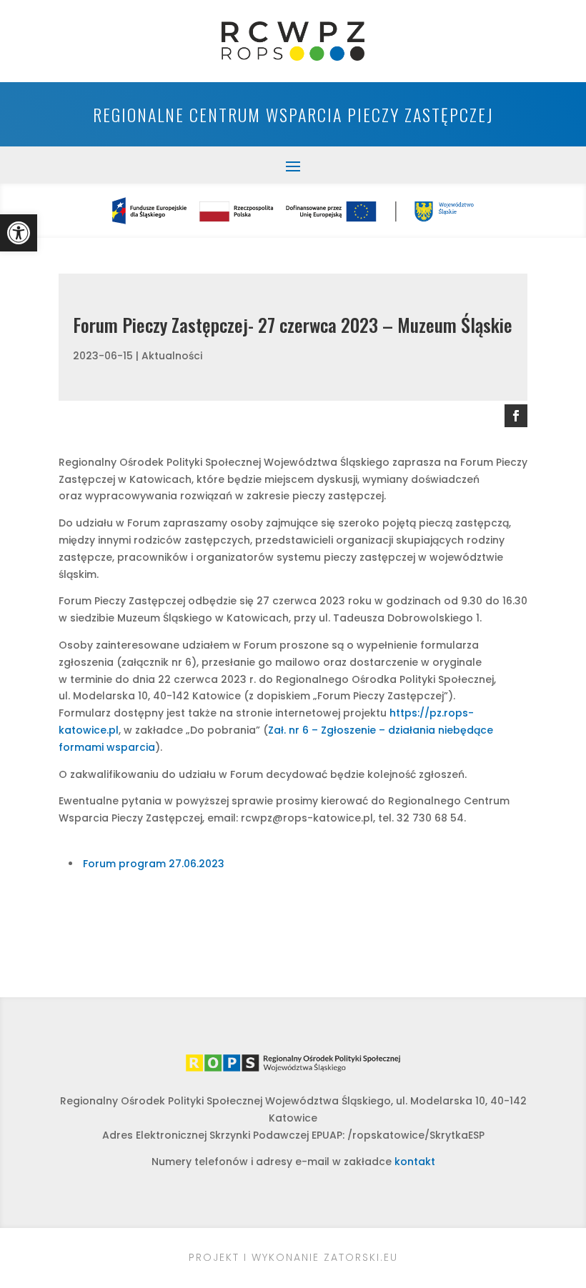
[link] (18, 232)
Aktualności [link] (171, 356)
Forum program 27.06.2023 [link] (153, 864)
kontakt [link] (414, 1161)
